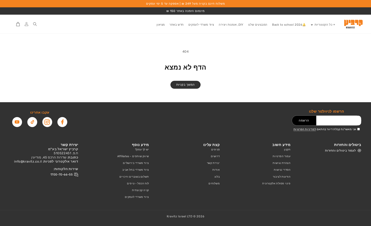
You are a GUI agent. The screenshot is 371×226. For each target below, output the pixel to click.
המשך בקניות (185, 84)
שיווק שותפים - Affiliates (133, 156)
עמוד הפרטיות (281, 156)
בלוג (217, 176)
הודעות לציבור (282, 176)
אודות (216, 169)
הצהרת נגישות (281, 163)
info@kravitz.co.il (28, 161)
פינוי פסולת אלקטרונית (276, 183)
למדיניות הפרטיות (305, 129)
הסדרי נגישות (282, 169)
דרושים (215, 156)
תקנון (287, 149)
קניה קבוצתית (140, 190)
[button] (322, 25)
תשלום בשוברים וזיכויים (134, 176)
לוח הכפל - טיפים (138, 183)
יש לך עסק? (142, 149)
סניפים (215, 149)
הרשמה (304, 120)
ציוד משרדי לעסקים (137, 197)
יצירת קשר (213, 163)
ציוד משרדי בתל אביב (135, 169)
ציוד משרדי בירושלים (136, 163)
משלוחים (214, 183)
